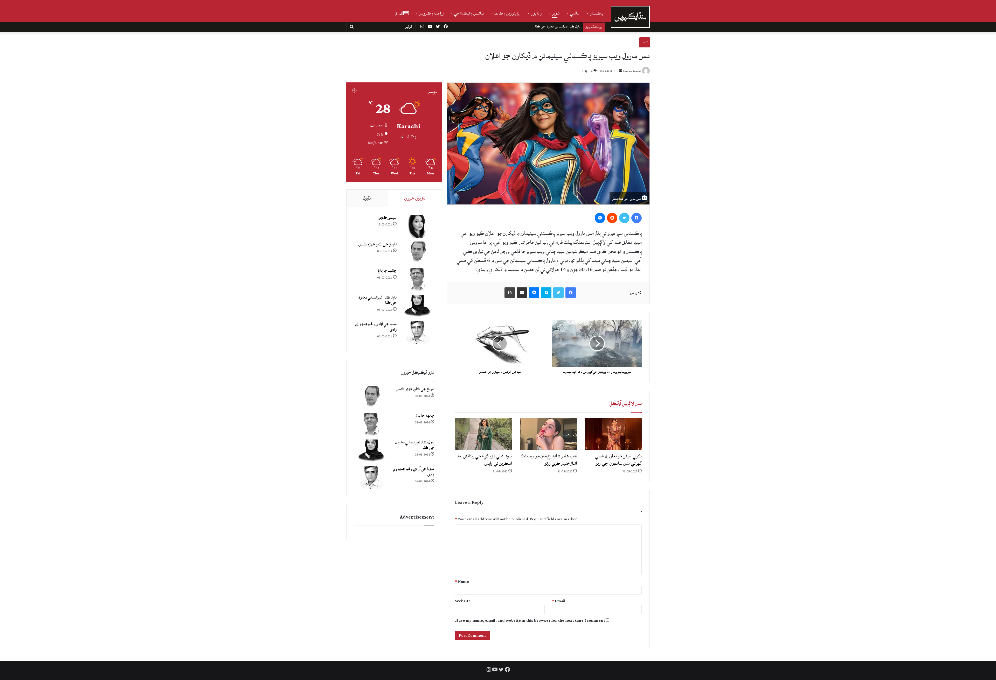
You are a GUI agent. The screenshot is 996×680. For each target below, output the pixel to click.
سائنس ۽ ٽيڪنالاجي (469, 13)
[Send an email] (620, 71)
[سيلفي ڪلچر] (417, 226)
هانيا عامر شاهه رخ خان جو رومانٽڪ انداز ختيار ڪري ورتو (549, 459)
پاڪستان (596, 13)
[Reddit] (612, 218)
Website (463, 601)
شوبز (556, 13)
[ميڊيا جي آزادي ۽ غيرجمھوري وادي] (417, 332)
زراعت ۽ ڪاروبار (431, 13)
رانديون (536, 13)
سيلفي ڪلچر (388, 217)
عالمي (574, 13)
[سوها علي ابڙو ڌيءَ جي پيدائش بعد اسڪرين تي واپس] (483, 434)
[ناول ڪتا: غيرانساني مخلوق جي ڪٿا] (417, 306)
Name (462, 581)
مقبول (367, 198)
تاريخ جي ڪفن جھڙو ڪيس (377, 244)
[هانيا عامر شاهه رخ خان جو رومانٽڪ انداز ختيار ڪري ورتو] (548, 434)
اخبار (399, 13)
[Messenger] (600, 218)
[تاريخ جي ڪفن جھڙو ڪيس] (417, 253)
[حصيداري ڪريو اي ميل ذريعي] (522, 292)
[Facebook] (636, 218)
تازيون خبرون (414, 198)
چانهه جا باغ (387, 270)
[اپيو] (509, 292)
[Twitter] (624, 218)
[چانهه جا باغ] (417, 279)
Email (558, 601)
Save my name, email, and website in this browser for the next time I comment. (530, 620)
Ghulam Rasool (632, 71)
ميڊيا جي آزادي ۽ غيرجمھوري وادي (559, 26)
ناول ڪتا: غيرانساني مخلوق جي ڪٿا (377, 300)
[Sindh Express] (630, 16)
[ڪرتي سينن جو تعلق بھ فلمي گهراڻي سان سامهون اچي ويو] (613, 434)
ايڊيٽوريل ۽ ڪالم (507, 13)
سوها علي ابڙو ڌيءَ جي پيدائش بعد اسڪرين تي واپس (484, 459)
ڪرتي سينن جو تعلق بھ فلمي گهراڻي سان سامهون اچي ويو (618, 459)
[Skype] (546, 292)
